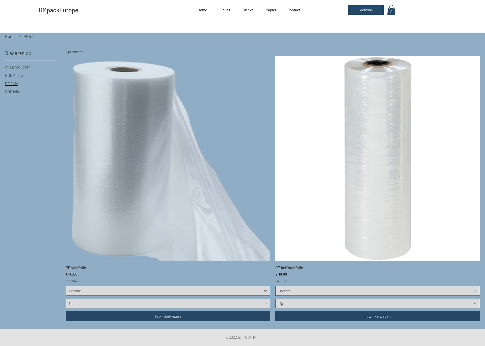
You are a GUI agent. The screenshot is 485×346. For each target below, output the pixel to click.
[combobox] (168, 291)
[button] (391, 10)
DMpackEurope (58, 10)
